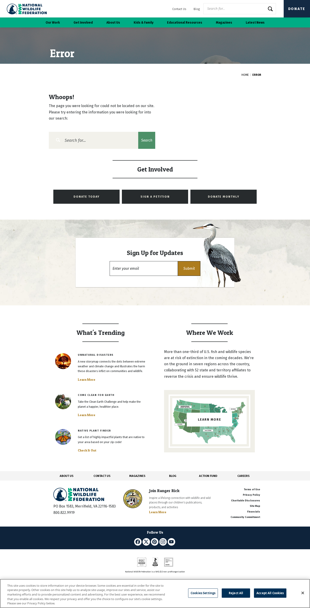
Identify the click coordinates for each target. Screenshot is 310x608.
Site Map (255, 506)
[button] (189, 268)
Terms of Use (252, 489)
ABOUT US (67, 476)
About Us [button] (113, 23)
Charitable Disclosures (245, 500)
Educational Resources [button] (184, 23)
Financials (253, 511)
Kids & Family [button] (143, 23)
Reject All (236, 593)
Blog (197, 9)
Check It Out (87, 450)
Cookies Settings (203, 593)
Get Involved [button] (83, 23)
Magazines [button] (224, 23)
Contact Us (179, 9)
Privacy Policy (251, 494)
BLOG (172, 476)
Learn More (86, 380)
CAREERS (243, 476)
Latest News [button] (255, 23)
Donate (296, 9)
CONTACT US (102, 476)
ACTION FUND (208, 476)
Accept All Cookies (270, 593)
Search (146, 140)
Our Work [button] (53, 23)
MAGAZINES (137, 476)
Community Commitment (245, 517)
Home (245, 74)
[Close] (303, 593)
